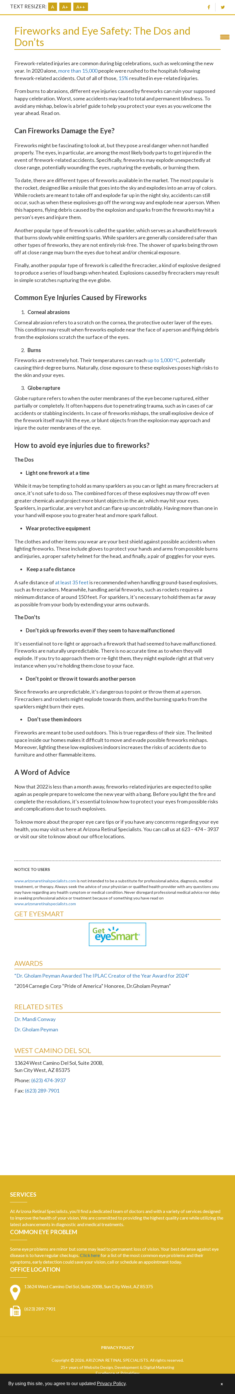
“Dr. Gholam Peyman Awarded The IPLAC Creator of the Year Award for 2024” (101, 975)
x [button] (222, 1383)
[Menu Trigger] (225, 36)
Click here (90, 1255)
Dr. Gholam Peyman (36, 1029)
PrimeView (130, 1373)
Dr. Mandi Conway (35, 1019)
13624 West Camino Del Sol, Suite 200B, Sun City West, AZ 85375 (88, 1286)
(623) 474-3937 (48, 1080)
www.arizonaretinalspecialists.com (45, 880)
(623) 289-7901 (42, 1090)
